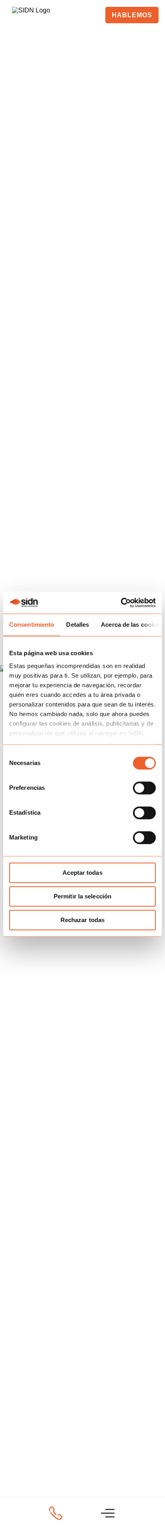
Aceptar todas (82, 872)
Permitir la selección (82, 896)
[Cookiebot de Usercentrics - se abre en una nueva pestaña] (121, 602)
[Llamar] (55, 1513)
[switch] (144, 787)
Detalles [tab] (77, 624)
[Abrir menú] (107, 1513)
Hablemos (132, 15)
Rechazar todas (82, 919)
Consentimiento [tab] (31, 624)
